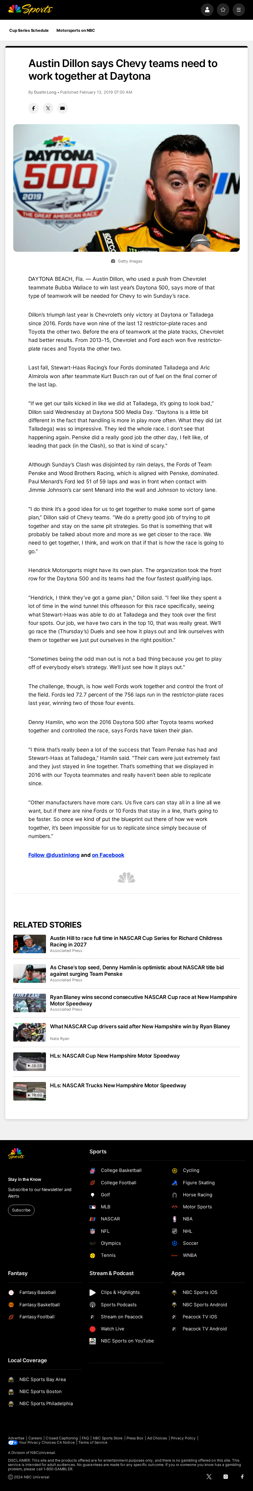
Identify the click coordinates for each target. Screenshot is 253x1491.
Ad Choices (157, 1438)
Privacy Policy (183, 1438)
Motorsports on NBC (75, 30)
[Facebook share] (33, 108)
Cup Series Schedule (29, 30)
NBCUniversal (42, 1453)
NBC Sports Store (108, 1438)
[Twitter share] (48, 108)
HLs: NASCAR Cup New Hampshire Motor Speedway (115, 1055)
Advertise (16, 1438)
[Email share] (62, 108)
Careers (35, 1438)
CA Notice (66, 1442)
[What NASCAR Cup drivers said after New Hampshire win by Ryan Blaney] (29, 1032)
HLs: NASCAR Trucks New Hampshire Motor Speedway (118, 1085)
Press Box (134, 1438)
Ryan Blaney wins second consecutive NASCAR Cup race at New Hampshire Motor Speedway (143, 1000)
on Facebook (108, 855)
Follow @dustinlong (54, 855)
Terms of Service (92, 1442)
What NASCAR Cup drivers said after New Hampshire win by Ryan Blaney (140, 1026)
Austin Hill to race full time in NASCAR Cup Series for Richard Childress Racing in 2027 (136, 941)
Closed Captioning (62, 1438)
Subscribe (21, 1210)
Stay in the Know (24, 1179)
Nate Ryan (59, 1038)
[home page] (30, 9)
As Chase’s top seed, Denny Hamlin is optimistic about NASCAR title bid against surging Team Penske (137, 970)
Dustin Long (45, 92)
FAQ (85, 1438)
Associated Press (66, 950)
